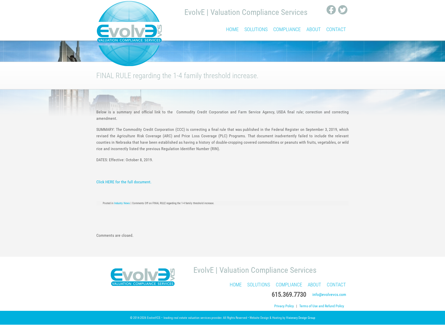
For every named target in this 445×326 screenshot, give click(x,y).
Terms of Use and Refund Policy (321, 306)
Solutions (256, 29)
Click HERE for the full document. (123, 181)
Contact (336, 29)
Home (232, 29)
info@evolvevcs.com (329, 294)
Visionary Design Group (300, 318)
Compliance (287, 29)
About (313, 29)
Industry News (122, 203)
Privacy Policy (284, 306)
